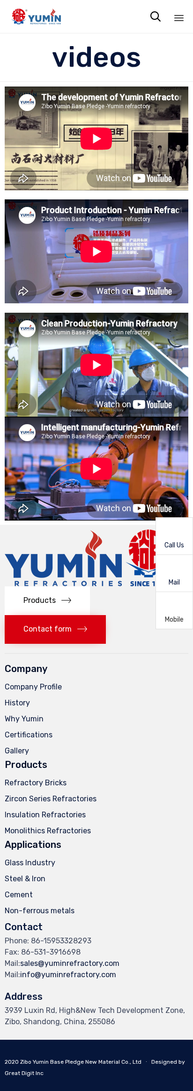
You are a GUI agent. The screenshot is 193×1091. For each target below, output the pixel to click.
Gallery (17, 750)
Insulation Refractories (45, 814)
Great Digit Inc (24, 1073)
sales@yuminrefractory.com (69, 963)
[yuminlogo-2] (88, 583)
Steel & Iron (25, 878)
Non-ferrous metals (39, 910)
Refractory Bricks (36, 782)
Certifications (28, 734)
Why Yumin (24, 718)
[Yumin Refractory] (35, 16)
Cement (19, 894)
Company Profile (33, 686)
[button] (47, 600)
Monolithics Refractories (48, 830)
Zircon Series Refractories (50, 798)
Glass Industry (30, 862)
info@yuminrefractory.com (68, 974)
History (17, 702)
